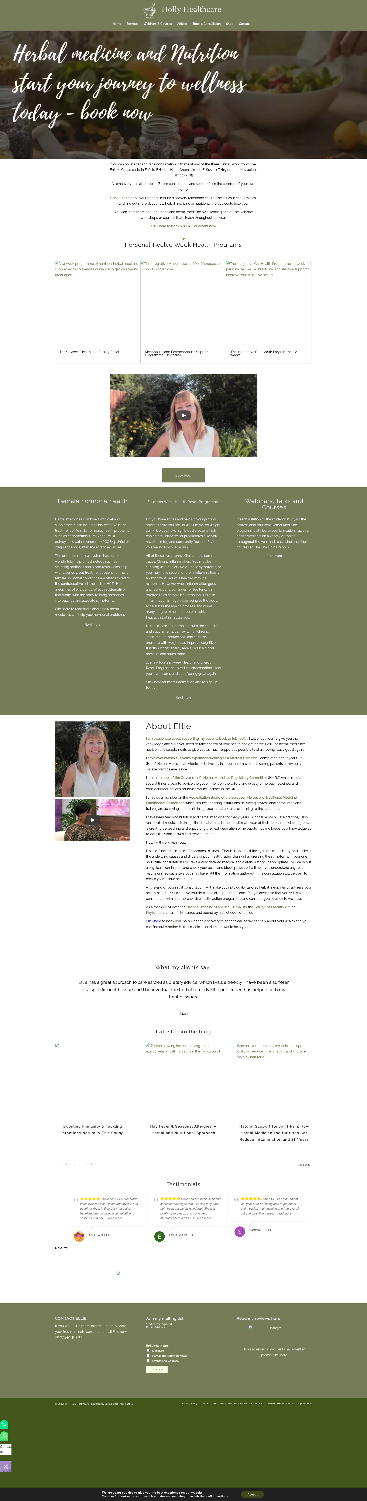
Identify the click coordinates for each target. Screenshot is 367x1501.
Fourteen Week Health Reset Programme (183, 502)
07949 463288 (71, 1337)
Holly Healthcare (80, 1404)
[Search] (254, 23)
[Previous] (64, 984)
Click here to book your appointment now (183, 226)
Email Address (156, 1327)
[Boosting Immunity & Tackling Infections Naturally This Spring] (92, 1080)
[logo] (183, 9)
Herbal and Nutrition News (169, 1355)
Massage (158, 1350)
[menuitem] (117, 23)
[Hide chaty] (5, 1466)
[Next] (302, 984)
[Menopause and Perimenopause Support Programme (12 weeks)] (183, 303)
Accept (252, 1494)
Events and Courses (165, 1361)
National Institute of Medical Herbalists (216, 907)
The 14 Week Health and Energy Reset (89, 352)
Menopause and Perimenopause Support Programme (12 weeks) (177, 353)
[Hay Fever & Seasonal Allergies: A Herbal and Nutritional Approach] (183, 1080)
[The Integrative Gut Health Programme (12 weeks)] (269, 303)
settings (222, 1496)
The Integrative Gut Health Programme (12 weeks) (263, 353)
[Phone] (4, 1427)
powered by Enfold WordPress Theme (112, 1404)
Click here (117, 198)
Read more (274, 556)
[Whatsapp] (4, 1438)
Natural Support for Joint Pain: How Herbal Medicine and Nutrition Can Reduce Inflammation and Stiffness (274, 1133)
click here (279, 1355)
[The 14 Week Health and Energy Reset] (97, 303)
